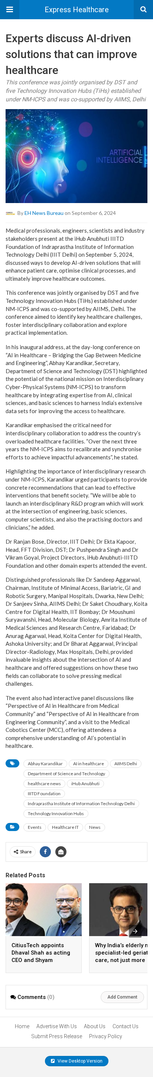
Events (35, 827)
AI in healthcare (88, 763)
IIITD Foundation (44, 793)
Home (22, 1026)
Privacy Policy (105, 1036)
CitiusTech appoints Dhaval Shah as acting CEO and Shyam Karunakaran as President (41, 960)
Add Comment (122, 997)
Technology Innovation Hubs (56, 813)
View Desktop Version (79, 1061)
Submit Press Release (56, 1036)
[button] (9, 9)
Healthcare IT (65, 827)
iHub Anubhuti (85, 783)
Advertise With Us (56, 1026)
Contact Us (126, 1026)
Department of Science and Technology (66, 773)
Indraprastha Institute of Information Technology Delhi (81, 803)
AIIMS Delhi (125, 763)
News (95, 827)
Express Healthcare (77, 9)
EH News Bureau (44, 213)
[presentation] (135, 931)
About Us (94, 1026)
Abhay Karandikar (45, 763)
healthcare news (44, 783)
